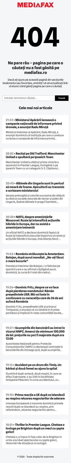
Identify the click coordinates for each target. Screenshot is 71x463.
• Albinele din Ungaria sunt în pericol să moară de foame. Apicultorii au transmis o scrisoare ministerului (35, 187)
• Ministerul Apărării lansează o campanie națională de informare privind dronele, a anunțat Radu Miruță (34, 123)
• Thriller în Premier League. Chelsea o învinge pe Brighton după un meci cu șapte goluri (35, 428)
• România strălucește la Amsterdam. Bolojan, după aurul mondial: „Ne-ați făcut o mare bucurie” (35, 257)
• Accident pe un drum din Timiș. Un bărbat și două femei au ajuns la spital (33, 366)
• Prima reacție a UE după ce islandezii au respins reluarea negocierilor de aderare (35, 396)
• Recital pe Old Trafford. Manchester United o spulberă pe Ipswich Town (35, 155)
